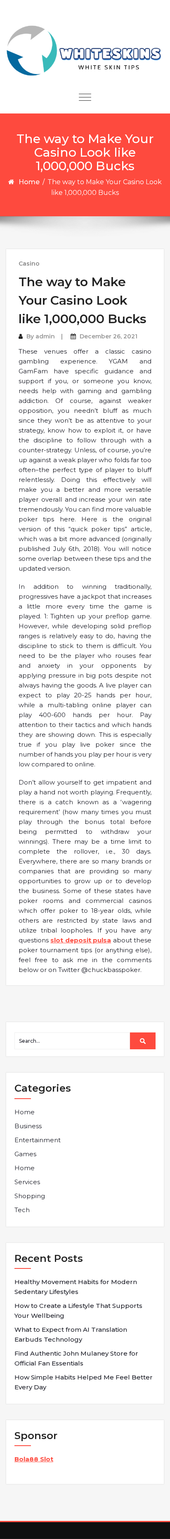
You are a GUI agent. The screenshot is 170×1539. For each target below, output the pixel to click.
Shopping (29, 1196)
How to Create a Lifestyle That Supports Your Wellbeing (78, 1310)
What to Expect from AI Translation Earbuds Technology (70, 1334)
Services (27, 1182)
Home (29, 182)
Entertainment (37, 1140)
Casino (29, 263)
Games (25, 1154)
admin (45, 336)
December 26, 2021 (108, 336)
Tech (22, 1210)
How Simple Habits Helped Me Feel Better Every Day (83, 1382)
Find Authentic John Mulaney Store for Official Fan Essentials (76, 1358)
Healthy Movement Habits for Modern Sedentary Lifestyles (75, 1287)
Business (28, 1126)
